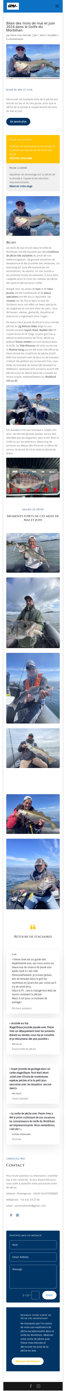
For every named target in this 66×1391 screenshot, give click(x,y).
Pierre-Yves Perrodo (20, 35)
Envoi (49, 1295)
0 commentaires (14, 38)
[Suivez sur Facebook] (11, 1215)
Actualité (52, 35)
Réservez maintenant (28, 1361)
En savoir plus (18, 121)
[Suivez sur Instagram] (17, 1215)
